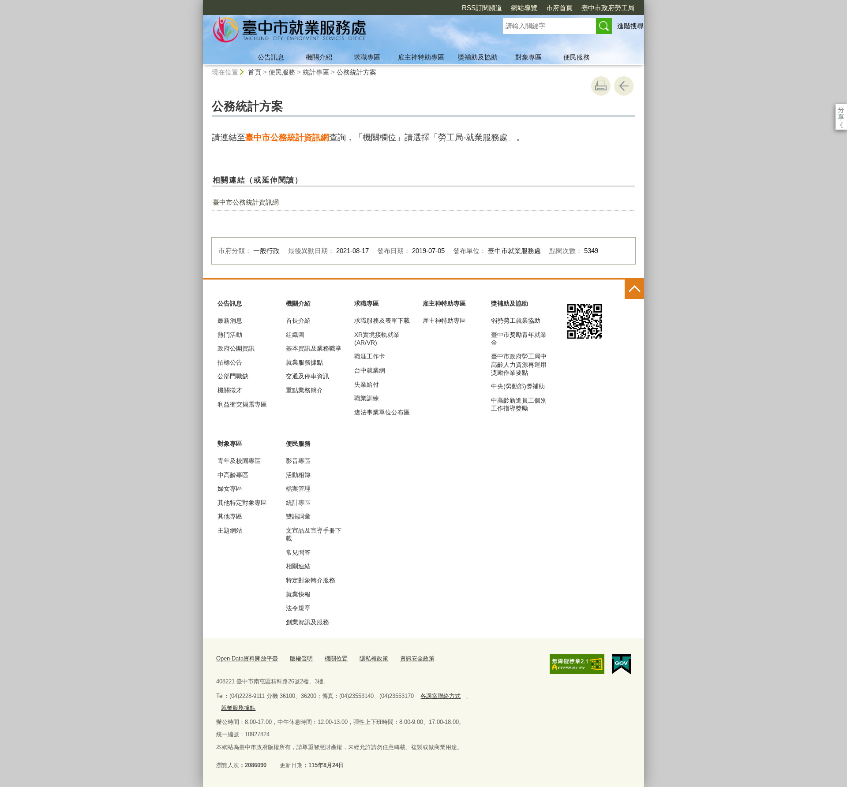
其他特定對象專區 (242, 502)
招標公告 (229, 362)
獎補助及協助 (478, 57)
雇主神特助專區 (421, 57)
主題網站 (229, 530)
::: (199, 3)
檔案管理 (298, 488)
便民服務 (576, 57)
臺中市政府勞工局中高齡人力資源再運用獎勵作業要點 (519, 364)
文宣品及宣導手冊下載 (313, 534)
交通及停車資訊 (307, 376)
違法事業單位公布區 (382, 412)
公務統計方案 (356, 72)
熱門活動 (229, 334)
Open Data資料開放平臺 (247, 658)
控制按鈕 (634, 289)
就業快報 (298, 594)
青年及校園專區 (239, 460)
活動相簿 (298, 474)
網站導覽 (524, 7)
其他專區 (229, 516)
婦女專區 (229, 488)
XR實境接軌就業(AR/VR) (377, 338)
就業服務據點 (304, 362)
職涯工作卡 (369, 356)
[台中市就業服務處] (342, 32)
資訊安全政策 (417, 658)
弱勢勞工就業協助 (515, 320)
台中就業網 (369, 370)
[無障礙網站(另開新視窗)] (577, 664)
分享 (841, 109)
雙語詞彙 (298, 516)
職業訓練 (366, 398)
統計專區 (316, 72)
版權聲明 (301, 658)
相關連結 (298, 566)
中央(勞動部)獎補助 (518, 386)
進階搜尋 (630, 26)
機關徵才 (229, 390)
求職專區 (367, 57)
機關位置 (336, 658)
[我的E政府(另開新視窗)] (621, 664)
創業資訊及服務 (307, 622)
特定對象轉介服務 (310, 580)
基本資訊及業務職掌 (313, 348)
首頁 (254, 72)
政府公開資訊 (236, 348)
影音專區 (298, 460)
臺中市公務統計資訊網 (287, 137)
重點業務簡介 (304, 390)
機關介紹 (319, 57)
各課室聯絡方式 (440, 696)
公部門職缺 (232, 376)
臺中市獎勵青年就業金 (519, 338)
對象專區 (528, 57)
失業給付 (366, 384)
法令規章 (298, 608)
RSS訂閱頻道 (482, 7)
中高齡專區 (232, 474)
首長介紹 (298, 320)
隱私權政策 (374, 658)
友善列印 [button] (601, 86)
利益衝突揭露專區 (242, 404)
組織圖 (295, 334)
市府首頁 (559, 7)
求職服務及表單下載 (382, 320)
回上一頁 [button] (623, 86)
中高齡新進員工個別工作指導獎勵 (519, 404)
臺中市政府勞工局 (607, 7)
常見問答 (298, 552)
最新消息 (229, 320)
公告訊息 (271, 57)
